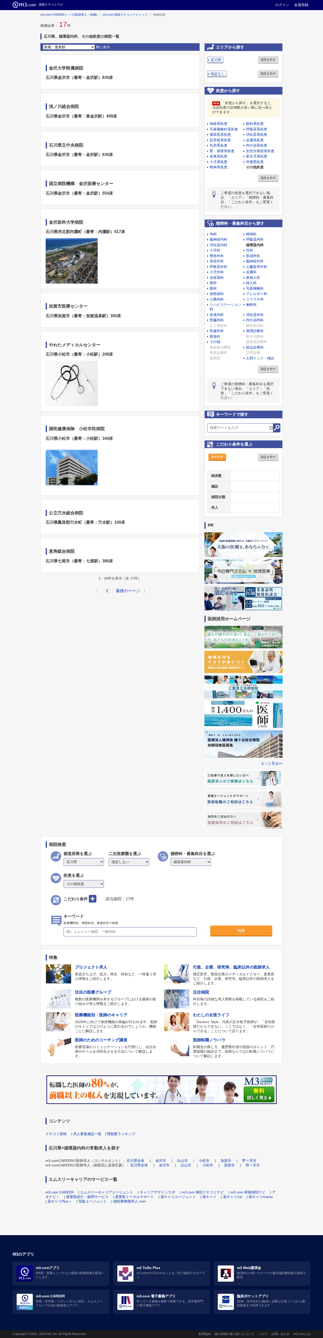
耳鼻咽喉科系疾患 (224, 129)
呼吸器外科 (218, 267)
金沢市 (160, 1161)
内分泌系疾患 (256, 145)
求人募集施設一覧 (87, 1134)
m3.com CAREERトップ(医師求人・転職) (68, 14)
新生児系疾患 (256, 156)
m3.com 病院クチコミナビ (203, 1192)
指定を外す (268, 59)
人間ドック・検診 (260, 358)
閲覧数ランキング (121, 1134)
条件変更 (217, 457)
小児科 (215, 250)
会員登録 (301, 5)
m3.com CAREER (59, 1192)
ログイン (282, 5)
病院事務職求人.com (129, 1201)
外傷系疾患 (255, 162)
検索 (241, 930)
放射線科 (217, 294)
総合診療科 (255, 347)
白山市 (182, 1161)
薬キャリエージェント (178, 1197)
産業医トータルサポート (134, 1197)
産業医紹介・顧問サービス (87, 1197)
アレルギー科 (256, 294)
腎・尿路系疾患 (222, 151)
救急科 (215, 336)
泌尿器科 (217, 277)
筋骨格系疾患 (220, 140)
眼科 (213, 288)
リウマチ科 (255, 299)
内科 (213, 234)
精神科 (251, 234)
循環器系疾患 (220, 134)
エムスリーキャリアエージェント (106, 1192)
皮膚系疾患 (255, 140)
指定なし (218, 74)
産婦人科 (253, 277)
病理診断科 (255, 331)
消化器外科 (255, 315)
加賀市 (226, 1161)
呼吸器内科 (255, 239)
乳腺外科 (217, 331)
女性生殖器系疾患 (260, 151)
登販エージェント (92, 1201)
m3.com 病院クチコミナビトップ (125, 14)
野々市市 (249, 1161)
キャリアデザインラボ (157, 1192)
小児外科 (217, 272)
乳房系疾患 (218, 145)
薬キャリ (209, 1197)
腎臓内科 (217, 320)
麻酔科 (251, 305)
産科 (213, 283)
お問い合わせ (280, 1334)
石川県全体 (135, 1161)
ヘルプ (262, 1334)
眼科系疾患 (255, 124)
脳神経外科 (255, 261)
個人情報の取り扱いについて (234, 1334)
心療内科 (217, 299)
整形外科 (217, 256)
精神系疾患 (218, 167)
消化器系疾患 (256, 134)
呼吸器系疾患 (256, 129)
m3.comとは (301, 1334)
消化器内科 (218, 245)
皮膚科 (251, 272)
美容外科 (217, 261)
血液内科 (217, 315)
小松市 (204, 1161)
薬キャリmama (261, 1197)
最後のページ (128, 591)
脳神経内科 (218, 239)
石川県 (216, 60)
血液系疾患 (218, 156)
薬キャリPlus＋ (59, 1201)
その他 (215, 342)
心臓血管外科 (256, 267)
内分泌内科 (255, 320)
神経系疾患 (218, 124)
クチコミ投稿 (56, 1134)
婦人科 (251, 283)
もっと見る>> (272, 763)
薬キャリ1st (232, 1197)
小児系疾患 (218, 162)
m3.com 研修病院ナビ (247, 1192)
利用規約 (205, 1334)
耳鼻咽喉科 (255, 288)
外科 (249, 250)
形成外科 (253, 256)
